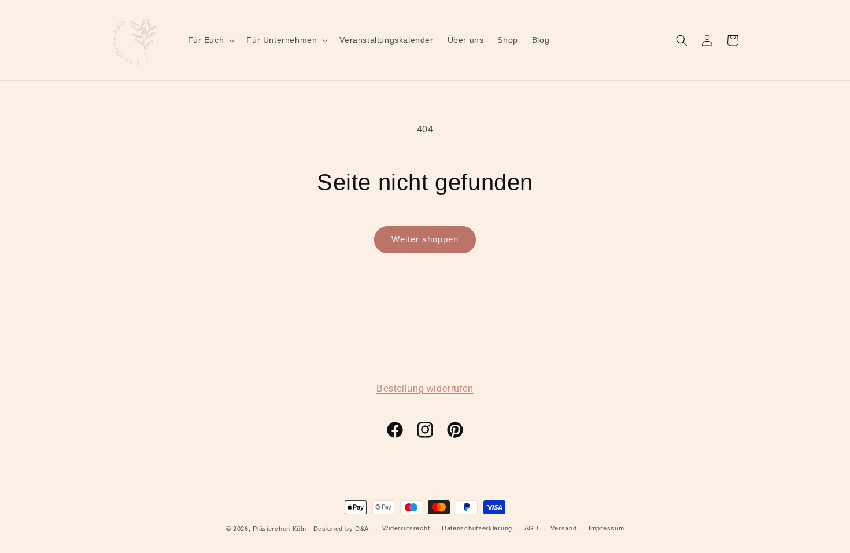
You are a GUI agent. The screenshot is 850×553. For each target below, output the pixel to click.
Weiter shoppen (425, 239)
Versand (563, 528)
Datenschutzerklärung (477, 528)
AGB (531, 528)
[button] (210, 40)
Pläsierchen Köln (279, 528)
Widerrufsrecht (406, 528)
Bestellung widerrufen (425, 388)
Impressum (606, 528)
